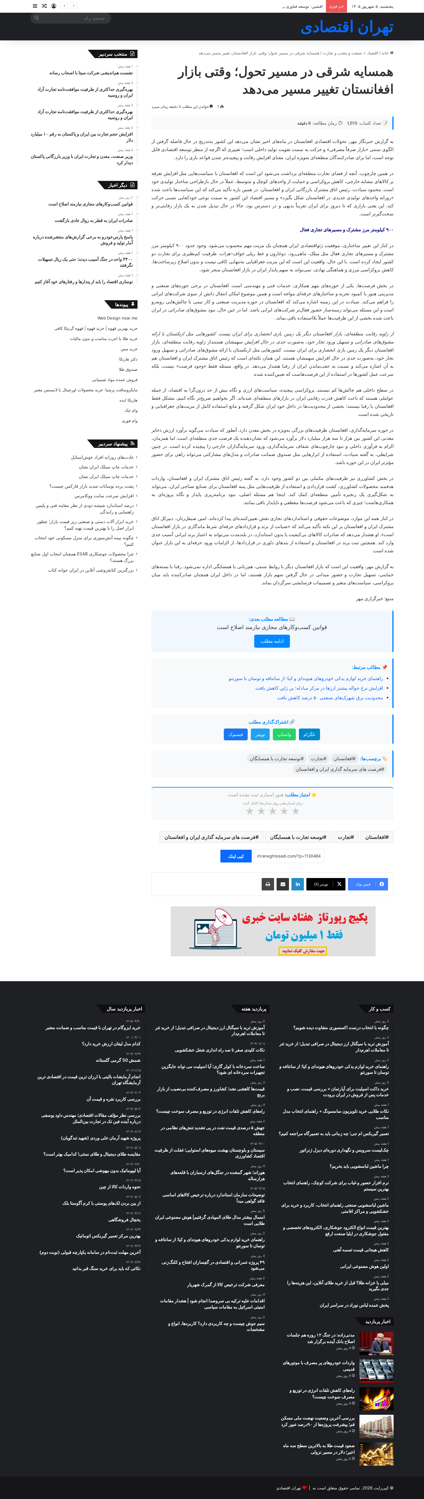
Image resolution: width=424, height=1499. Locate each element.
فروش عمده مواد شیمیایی (115, 379)
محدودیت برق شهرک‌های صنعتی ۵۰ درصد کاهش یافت (330, 698)
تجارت (344, 837)
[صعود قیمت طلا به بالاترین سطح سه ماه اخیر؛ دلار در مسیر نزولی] (376, 1454)
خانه (385, 52)
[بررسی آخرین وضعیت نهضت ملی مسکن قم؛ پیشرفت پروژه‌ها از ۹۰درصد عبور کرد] (376, 1426)
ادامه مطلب (272, 641)
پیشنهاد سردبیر (113, 444)
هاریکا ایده (129, 400)
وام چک (131, 410)
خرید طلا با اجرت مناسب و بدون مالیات (104, 338)
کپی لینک (236, 856)
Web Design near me (117, 317)
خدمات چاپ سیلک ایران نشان (106, 466)
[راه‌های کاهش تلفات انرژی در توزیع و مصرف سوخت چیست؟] (376, 1398)
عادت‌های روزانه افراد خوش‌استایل (102, 457)
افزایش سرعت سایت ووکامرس (104, 495)
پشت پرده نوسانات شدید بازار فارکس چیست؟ (91, 486)
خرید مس (129, 348)
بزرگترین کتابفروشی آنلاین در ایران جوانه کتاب (91, 570)
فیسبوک (235, 734)
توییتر (260, 734)
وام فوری (130, 420)
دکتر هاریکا (128, 358)
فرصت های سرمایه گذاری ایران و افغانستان (210, 837)
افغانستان (375, 837)
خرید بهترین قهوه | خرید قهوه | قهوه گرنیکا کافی (96, 328)
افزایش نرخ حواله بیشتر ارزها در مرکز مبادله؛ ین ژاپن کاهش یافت (319, 688)
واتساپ (284, 734)
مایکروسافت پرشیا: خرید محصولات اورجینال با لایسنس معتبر (86, 389)
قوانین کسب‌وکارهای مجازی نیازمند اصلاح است (272, 627)
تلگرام (309, 734)
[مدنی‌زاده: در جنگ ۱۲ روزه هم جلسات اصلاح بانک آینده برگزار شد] (376, 1343)
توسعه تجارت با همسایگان (296, 837)
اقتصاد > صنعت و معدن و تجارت (350, 52)
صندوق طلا (128, 369)
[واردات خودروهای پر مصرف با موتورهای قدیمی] (376, 1371)
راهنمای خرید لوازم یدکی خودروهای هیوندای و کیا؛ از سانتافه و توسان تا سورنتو (306, 678)
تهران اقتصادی (288, 1487)
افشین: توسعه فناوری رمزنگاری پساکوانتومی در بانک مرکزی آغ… (267, 6)
